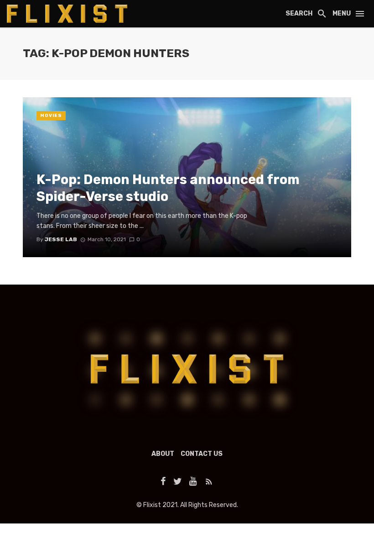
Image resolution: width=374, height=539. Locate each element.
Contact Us (202, 454)
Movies (51, 115)
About (162, 454)
